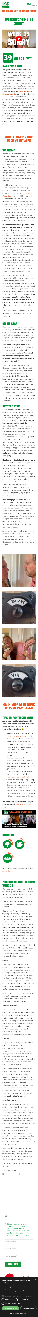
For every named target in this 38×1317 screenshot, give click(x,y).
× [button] (35, 1279)
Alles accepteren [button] (10, 1308)
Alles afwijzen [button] (28, 1308)
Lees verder (13, 1292)
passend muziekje (18, 736)
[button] (19, 1313)
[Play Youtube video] (18, 39)
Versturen (13, 1264)
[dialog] (19, 1297)
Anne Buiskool (8, 871)
